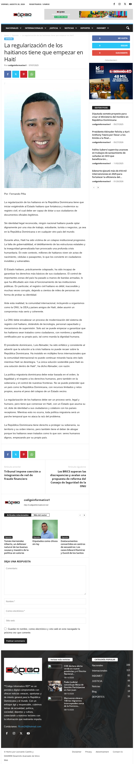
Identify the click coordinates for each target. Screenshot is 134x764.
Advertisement (102, 751)
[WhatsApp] (31, 74)
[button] (128, 28)
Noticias (69, 28)
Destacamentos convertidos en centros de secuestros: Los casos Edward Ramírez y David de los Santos (73, 546)
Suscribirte (122, 53)
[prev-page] (80, 515)
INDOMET (101, 28)
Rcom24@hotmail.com (29, 726)
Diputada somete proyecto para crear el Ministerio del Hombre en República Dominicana (110, 117)
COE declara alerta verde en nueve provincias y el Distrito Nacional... (75, 669)
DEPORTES (85, 28)
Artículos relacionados (17, 515)
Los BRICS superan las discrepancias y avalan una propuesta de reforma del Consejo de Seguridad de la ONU (68, 479)
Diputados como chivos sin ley (45, 542)
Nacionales (12, 28)
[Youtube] (130, 4)
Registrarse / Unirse (39, 4)
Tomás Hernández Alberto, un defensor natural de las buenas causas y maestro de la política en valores (16, 546)
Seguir (124, 45)
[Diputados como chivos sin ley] (45, 529)
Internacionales (34, 28)
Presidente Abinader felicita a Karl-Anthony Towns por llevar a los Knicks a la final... (111, 134)
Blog (94, 691)
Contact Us (118, 751)
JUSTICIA (54, 28)
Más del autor (40, 515)
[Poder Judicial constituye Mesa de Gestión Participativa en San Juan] (55, 686)
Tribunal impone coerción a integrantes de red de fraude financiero (22, 475)
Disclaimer (76, 751)
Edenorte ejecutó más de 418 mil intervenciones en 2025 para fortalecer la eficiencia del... (109, 174)
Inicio (6, 35)
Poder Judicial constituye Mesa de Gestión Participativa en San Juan (74, 686)
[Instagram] (119, 4)
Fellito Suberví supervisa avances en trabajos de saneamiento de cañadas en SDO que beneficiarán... (110, 154)
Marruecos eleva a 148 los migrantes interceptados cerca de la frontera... (74, 702)
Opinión (15, 35)
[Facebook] (114, 4)
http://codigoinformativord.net (36, 505)
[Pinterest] (23, 74)
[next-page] (84, 515)
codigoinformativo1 (17, 65)
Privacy (88, 751)
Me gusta (123, 38)
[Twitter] (125, 4)
